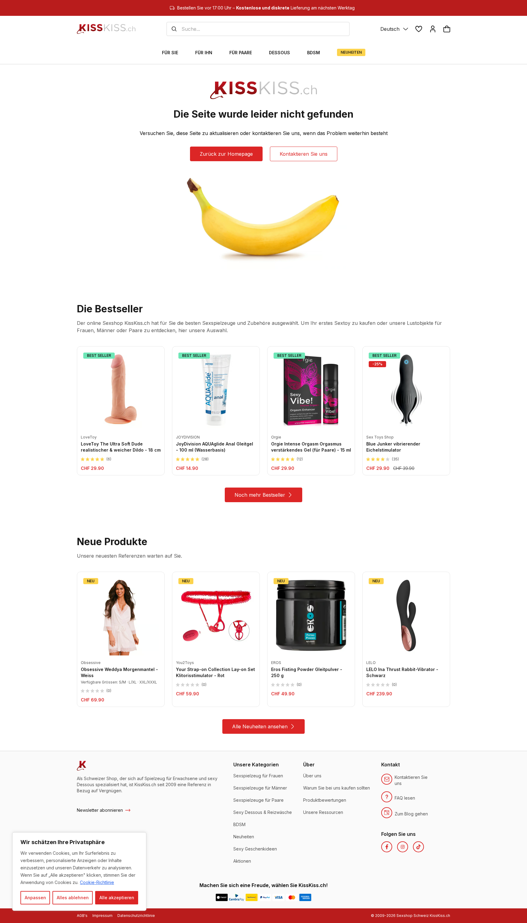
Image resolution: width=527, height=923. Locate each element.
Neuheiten (243, 836)
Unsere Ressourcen (323, 812)
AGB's (82, 915)
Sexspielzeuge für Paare (258, 800)
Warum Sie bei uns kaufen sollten (336, 787)
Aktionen (242, 861)
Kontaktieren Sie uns (304, 154)
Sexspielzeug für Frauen (258, 775)
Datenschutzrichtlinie (136, 915)
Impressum (102, 915)
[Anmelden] (432, 29)
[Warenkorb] (446, 29)
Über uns (312, 775)
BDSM (239, 824)
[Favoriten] (418, 29)
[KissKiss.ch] (106, 29)
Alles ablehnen (73, 897)
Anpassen (35, 897)
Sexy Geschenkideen (255, 848)
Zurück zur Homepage (226, 154)
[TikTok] (418, 846)
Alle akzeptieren (116, 897)
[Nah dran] (140, 837)
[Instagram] (402, 846)
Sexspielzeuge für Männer (260, 787)
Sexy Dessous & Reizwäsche (262, 812)
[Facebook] (386, 846)
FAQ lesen (405, 798)
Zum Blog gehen (411, 813)
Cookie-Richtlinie (97, 882)
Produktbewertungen (324, 800)
